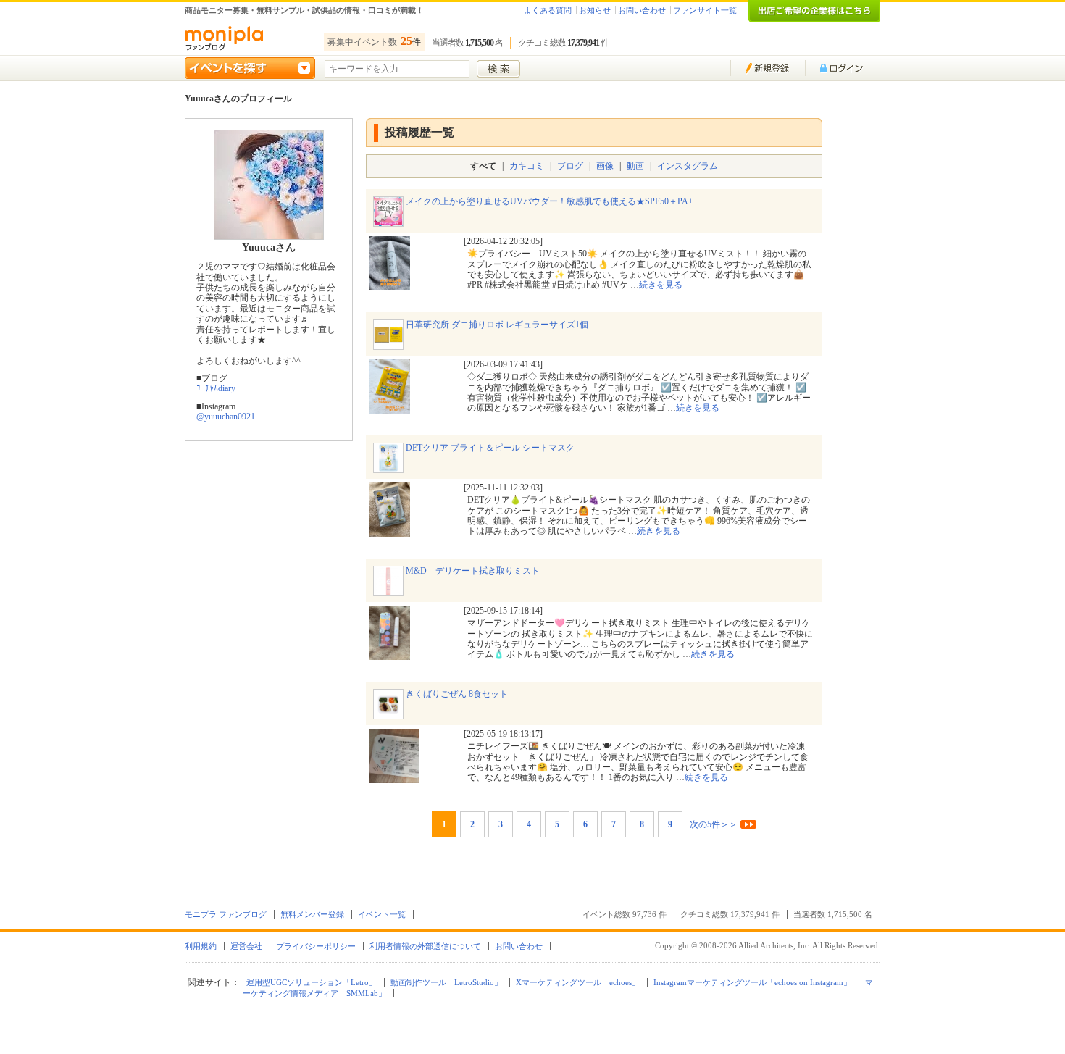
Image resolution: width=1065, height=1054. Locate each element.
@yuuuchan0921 (225, 416)
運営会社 (246, 946)
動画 (635, 166)
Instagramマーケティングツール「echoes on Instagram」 (752, 982)
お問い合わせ (642, 10)
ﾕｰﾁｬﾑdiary (215, 388)
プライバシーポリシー (316, 946)
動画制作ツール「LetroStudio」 (446, 982)
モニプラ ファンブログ (226, 914)
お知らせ (595, 10)
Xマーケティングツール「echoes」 (578, 982)
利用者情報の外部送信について (425, 946)
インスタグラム (687, 166)
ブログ (570, 166)
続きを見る (660, 285)
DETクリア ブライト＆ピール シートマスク (490, 448)
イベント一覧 (382, 914)
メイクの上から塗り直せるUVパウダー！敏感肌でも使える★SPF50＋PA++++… (561, 201)
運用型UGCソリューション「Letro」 (311, 982)
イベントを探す (250, 68)
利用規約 (201, 946)
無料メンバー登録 (312, 914)
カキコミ (526, 166)
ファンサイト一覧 (705, 10)
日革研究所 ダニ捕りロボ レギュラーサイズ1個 (497, 324)
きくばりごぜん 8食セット (457, 694)
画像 (605, 166)
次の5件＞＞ (714, 824)
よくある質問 (548, 10)
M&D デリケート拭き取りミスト (473, 571)
